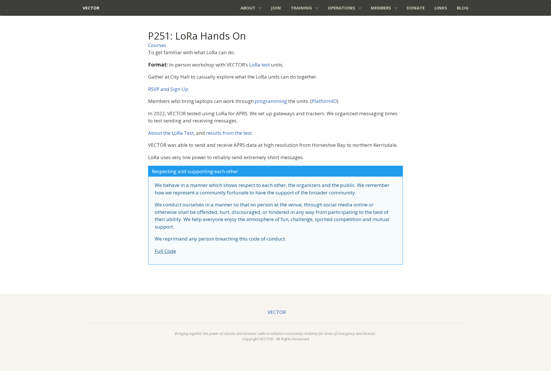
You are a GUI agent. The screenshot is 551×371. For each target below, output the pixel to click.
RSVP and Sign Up (168, 89)
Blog (462, 8)
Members (381, 8)
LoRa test (259, 64)
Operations (341, 8)
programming (271, 101)
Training (301, 8)
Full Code (165, 251)
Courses (157, 45)
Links (440, 8)
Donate (416, 8)
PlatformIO (324, 101)
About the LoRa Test (171, 133)
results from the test (229, 133)
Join (276, 8)
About (247, 8)
